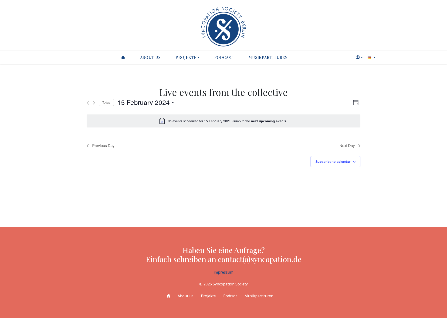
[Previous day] (88, 102)
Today (106, 102)
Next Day (347, 145)
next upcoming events (269, 121)
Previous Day (103, 145)
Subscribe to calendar (332, 161)
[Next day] (94, 102)
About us (150, 57)
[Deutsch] (371, 57)
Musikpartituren (268, 57)
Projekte (186, 57)
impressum (223, 272)
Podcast (224, 57)
